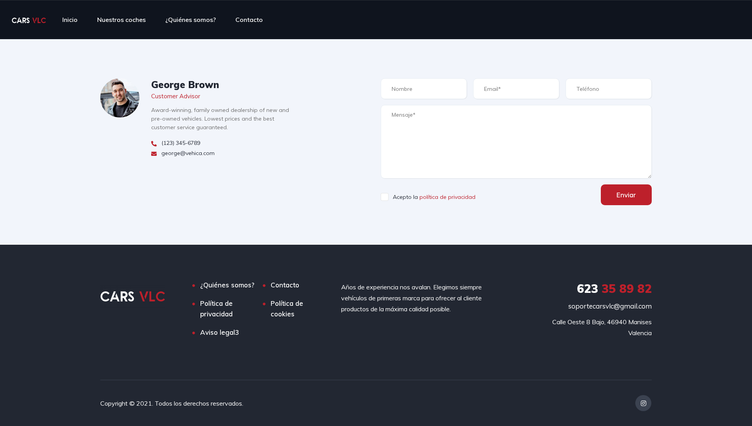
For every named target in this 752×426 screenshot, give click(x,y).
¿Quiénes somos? (190, 19)
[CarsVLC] (29, 19)
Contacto (249, 19)
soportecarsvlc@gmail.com (610, 306)
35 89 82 (614, 288)
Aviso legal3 (219, 332)
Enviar (626, 195)
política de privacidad (447, 196)
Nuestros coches (121, 19)
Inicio (70, 19)
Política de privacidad (216, 308)
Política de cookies (287, 308)
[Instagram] (643, 403)
